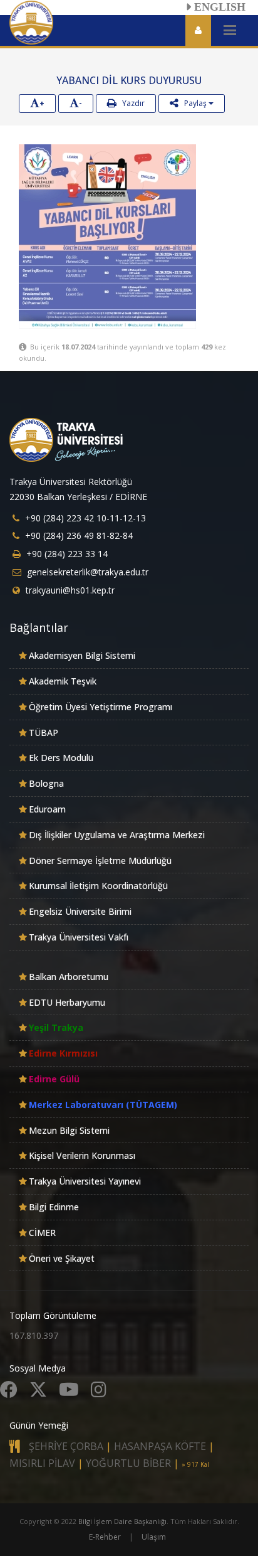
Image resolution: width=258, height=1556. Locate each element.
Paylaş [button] (193, 103)
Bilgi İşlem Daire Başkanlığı (122, 1521)
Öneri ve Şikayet (62, 1258)
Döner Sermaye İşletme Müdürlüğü (100, 860)
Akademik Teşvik (62, 681)
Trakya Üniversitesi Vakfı (78, 937)
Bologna (46, 783)
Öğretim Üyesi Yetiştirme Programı (100, 707)
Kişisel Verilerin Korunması (82, 1155)
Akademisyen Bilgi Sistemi (82, 655)
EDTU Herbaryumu (67, 1002)
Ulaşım (154, 1537)
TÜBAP (43, 732)
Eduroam (47, 809)
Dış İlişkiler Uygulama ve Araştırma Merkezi (117, 835)
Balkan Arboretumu (68, 977)
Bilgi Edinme (54, 1207)
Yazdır (130, 103)
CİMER (42, 1233)
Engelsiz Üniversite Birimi (80, 911)
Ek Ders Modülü (61, 758)
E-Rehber (105, 1537)
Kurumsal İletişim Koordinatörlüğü (98, 886)
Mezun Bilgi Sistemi (69, 1130)
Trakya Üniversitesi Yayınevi (85, 1181)
